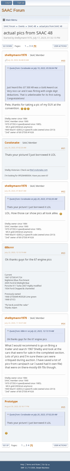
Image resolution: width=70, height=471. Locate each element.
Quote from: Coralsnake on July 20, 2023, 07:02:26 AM (33, 199)
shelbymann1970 (16, 55)
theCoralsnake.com (39, 170)
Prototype (11, 401)
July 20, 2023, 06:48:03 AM (18, 60)
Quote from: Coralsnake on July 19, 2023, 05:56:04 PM (33, 68)
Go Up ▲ (46, 464)
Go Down (7, 46)
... (28, 46)
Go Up (6, 445)
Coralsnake (12, 142)
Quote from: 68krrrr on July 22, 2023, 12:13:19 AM (31, 331)
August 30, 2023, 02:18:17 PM (17, 406)
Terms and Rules (33, 464)
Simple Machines (42, 468)
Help (22, 464)
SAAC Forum (13, 10)
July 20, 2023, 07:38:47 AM (15, 191)
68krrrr (9, 247)
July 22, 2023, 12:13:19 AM (15, 252)
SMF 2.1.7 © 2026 (28, 468)
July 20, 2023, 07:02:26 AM (15, 147)
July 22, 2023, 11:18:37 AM (15, 323)
